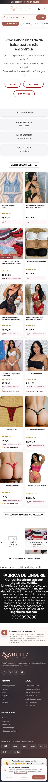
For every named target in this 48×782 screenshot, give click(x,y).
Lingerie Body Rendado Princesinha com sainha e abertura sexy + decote (11, 319)
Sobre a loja (5, 724)
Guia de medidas (31, 696)
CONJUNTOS (24, 93)
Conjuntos (5, 696)
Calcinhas (26, 23)
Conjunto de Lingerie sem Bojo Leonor (11, 375)
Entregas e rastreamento (33, 689)
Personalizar (9, 777)
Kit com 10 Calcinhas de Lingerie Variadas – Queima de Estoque (11, 263)
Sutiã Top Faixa (36, 373)
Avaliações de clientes (33, 699)
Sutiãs (37, 23)
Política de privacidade (9, 731)
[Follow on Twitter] (24, 617)
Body (3, 699)
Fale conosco (30, 706)
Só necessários (24, 777)
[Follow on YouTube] (34, 617)
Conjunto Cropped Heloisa (36, 486)
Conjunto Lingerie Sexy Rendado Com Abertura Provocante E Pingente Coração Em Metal (34, 319)
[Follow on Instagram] (19, 617)
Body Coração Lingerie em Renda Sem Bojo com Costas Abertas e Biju (35, 206)
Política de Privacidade (20, 772)
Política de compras (8, 728)
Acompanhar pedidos (32, 686)
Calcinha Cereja (11, 430)
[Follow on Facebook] (14, 617)
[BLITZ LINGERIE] (24, 655)
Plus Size (4, 702)
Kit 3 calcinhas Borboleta (36, 430)
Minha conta (5, 718)
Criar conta (5, 721)
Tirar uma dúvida (31, 702)
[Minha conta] (39, 8)
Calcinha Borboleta (12, 486)
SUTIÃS (12, 84)
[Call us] (29, 617)
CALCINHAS (33, 84)
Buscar (41, 17)
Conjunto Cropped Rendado (8, 206)
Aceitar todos (38, 777)
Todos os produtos (10, 23)
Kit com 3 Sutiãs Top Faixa (36, 261)
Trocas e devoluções (32, 692)
